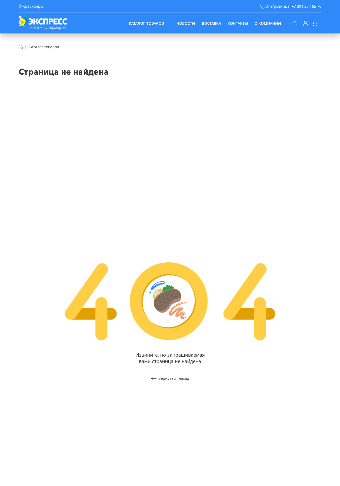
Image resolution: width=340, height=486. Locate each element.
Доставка (211, 23)
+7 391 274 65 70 (306, 6)
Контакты (238, 23)
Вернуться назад (173, 378)
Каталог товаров (146, 23)
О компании (267, 23)
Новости (185, 23)
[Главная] (21, 46)
